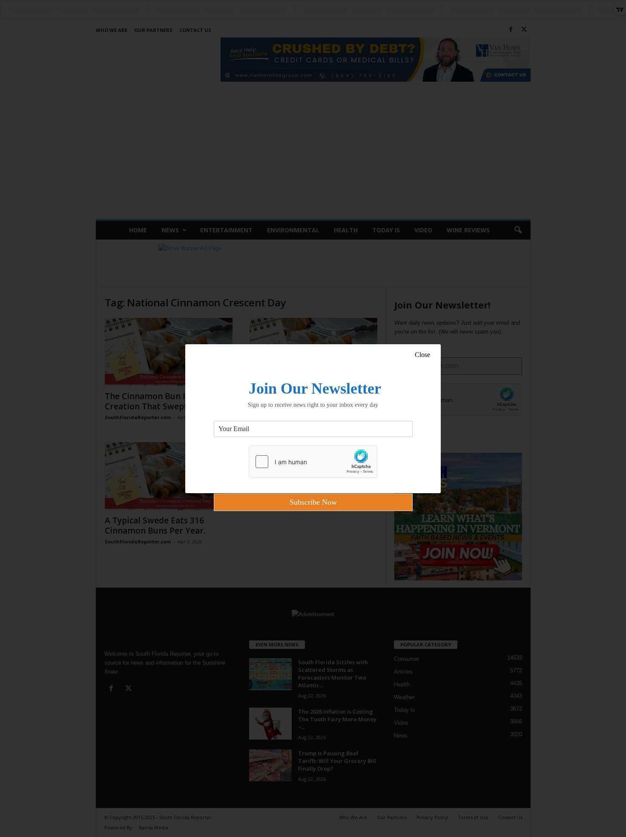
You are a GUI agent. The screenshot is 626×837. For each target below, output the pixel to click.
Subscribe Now (313, 502)
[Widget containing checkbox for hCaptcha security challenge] (313, 462)
